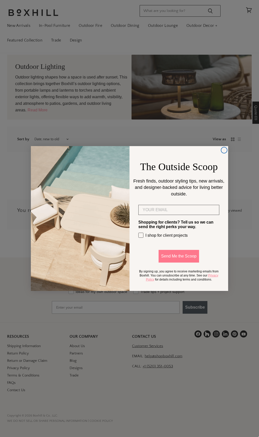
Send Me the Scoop (179, 256)
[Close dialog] (224, 150)
